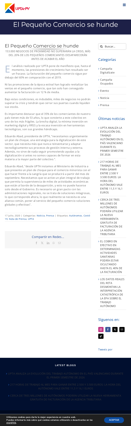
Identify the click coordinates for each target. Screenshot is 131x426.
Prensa (50, 215)
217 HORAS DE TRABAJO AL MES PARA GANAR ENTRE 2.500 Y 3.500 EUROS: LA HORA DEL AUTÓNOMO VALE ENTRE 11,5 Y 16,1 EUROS (111, 177)
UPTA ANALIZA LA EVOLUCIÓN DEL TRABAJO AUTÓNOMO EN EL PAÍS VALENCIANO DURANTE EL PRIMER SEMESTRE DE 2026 (65, 375)
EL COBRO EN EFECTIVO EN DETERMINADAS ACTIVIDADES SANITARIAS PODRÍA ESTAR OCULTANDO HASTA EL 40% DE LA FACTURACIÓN (111, 257)
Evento (104, 90)
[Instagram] (101, 329)
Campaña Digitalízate (107, 70)
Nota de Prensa (18, 218)
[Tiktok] (101, 336)
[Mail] (122, 329)
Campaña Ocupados (106, 81)
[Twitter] (115, 329)
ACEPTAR (114, 420)
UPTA (31, 218)
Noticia (41, 215)
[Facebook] (108, 329)
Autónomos (75, 215)
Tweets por (105, 349)
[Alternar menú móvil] (124, 5)
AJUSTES (11, 423)
